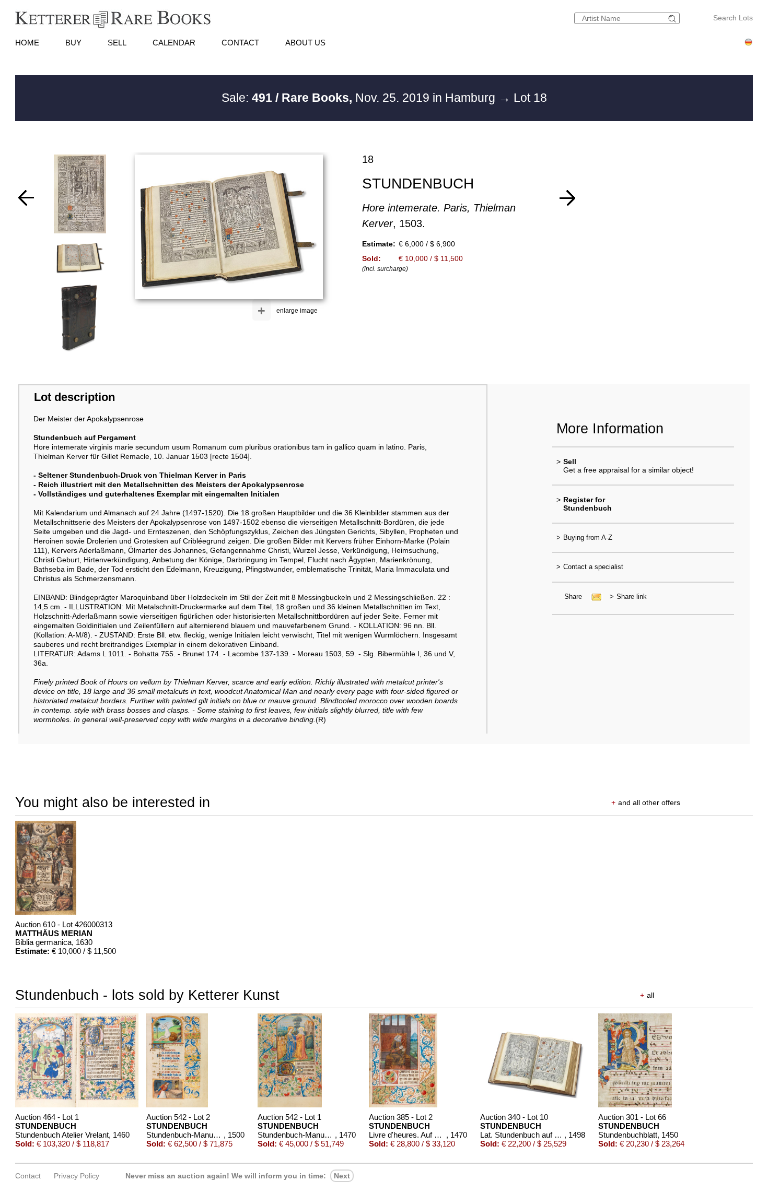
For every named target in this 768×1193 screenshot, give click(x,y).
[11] (567, 198)
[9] (26, 198)
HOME (27, 42)
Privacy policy (76, 1176)
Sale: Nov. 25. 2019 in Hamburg (360, 97)
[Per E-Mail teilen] (593, 596)
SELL (117, 42)
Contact (28, 1176)
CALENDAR (174, 42)
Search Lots (733, 18)
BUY (73, 42)
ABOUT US (305, 42)
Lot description (74, 397)
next (342, 1176)
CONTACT (240, 42)
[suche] (673, 18)
